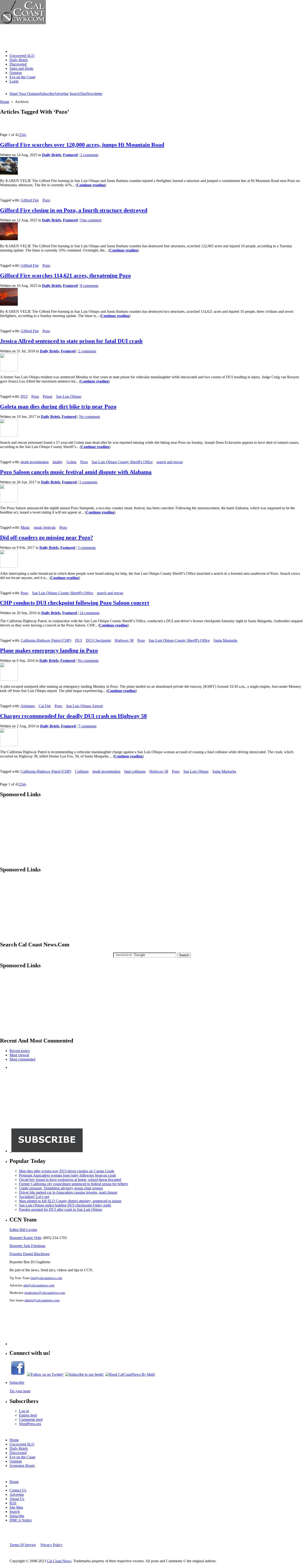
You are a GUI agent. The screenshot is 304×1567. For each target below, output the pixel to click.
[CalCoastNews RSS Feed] (84, 1374)
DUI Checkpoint (98, 640)
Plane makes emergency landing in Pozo (49, 650)
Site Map (16, 1507)
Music (25, 527)
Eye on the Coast (22, 77)
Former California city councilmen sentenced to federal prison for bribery (73, 1184)
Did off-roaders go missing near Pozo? (46, 537)
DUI (24, 396)
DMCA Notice (21, 1520)
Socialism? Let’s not (34, 1197)
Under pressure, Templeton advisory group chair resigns (61, 1188)
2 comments (89, 155)
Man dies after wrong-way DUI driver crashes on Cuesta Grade (66, 1171)
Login (14, 81)
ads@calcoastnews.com (38, 1285)
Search (75, 94)
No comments (89, 417)
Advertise (61, 94)
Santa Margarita (225, 640)
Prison (47, 396)
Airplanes (27, 706)
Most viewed (19, 1055)
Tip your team (20, 1391)
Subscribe (46, 94)
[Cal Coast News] (23, 23)
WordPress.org (30, 1424)
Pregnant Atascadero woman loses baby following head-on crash (67, 1175)
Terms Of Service (23, 1545)
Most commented (22, 1059)
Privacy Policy (51, 1545)
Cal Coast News (59, 1561)
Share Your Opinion (24, 94)
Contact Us (18, 1490)
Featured (70, 155)
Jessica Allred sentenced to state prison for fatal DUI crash (71, 341)
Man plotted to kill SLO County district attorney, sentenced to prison (70, 1201)
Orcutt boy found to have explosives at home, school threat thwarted (70, 1180)
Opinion (16, 73)
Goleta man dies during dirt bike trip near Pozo (58, 406)
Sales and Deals (21, 68)
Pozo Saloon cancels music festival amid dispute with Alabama (76, 472)
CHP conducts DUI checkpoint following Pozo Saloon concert (74, 603)
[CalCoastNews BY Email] (130, 1374)
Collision (82, 771)
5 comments (88, 482)
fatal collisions (135, 771)
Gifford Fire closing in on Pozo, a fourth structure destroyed (73, 210)
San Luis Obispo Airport (84, 706)
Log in (24, 1411)
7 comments (87, 726)
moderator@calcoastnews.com (44, 1293)
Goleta (71, 462)
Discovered (18, 64)
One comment (90, 220)
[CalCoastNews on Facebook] (17, 1374)
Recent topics (20, 1051)
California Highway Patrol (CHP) (46, 640)
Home (14, 51)
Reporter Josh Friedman (27, 1246)
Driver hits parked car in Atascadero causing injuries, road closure (68, 1192)
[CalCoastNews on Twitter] (45, 1374)
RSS (13, 1503)
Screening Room (22, 1466)
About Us (17, 1499)
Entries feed (28, 1415)
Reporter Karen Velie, (26, 1238)
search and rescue (170, 462)
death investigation (35, 462)
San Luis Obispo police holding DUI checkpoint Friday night (65, 1205)
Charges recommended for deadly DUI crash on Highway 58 (73, 716)
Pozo (46, 200)
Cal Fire (45, 706)
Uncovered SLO (22, 56)
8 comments (89, 286)
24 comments (90, 613)
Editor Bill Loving (23, 1230)
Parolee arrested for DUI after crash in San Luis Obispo (60, 1209)
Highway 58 (124, 640)
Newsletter (94, 94)
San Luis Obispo (68, 396)
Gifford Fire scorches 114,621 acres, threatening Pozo (65, 275)
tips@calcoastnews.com (46, 1278)
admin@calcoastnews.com (42, 1300)
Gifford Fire (30, 200)
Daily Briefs (19, 60)
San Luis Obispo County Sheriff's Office (122, 462)
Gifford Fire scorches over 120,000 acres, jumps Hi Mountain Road (82, 145)
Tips (83, 94)
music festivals (45, 527)
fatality (57, 462)
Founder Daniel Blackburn (30, 1254)
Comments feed (31, 1419)
